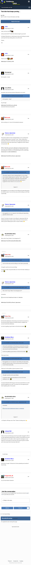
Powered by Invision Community (15, 562)
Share (7, 508)
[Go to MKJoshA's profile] (2, 118)
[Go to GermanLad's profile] (2, 73)
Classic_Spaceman (19, 172)
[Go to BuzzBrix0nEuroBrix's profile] (2, 234)
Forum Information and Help (13, 16)
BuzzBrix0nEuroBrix (19, 287)
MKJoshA (17, 209)
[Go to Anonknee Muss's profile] (2, 338)
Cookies (21, 561)
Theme (9, 561)
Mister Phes (18, 342)
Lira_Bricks (8, 88)
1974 (3, 15)
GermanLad (8, 72)
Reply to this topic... (8, 500)
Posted (9, 28)
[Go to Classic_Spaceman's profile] (2, 134)
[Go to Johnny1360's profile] (2, 432)
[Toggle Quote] (3, 95)
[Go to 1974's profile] (2, 27)
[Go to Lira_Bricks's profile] (2, 88)
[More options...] (28, 27)
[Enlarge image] (13, 408)
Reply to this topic (15, 21)
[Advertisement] (15, 543)
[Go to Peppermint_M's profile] (2, 476)
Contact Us (15, 561)
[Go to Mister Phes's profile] (2, 255)
